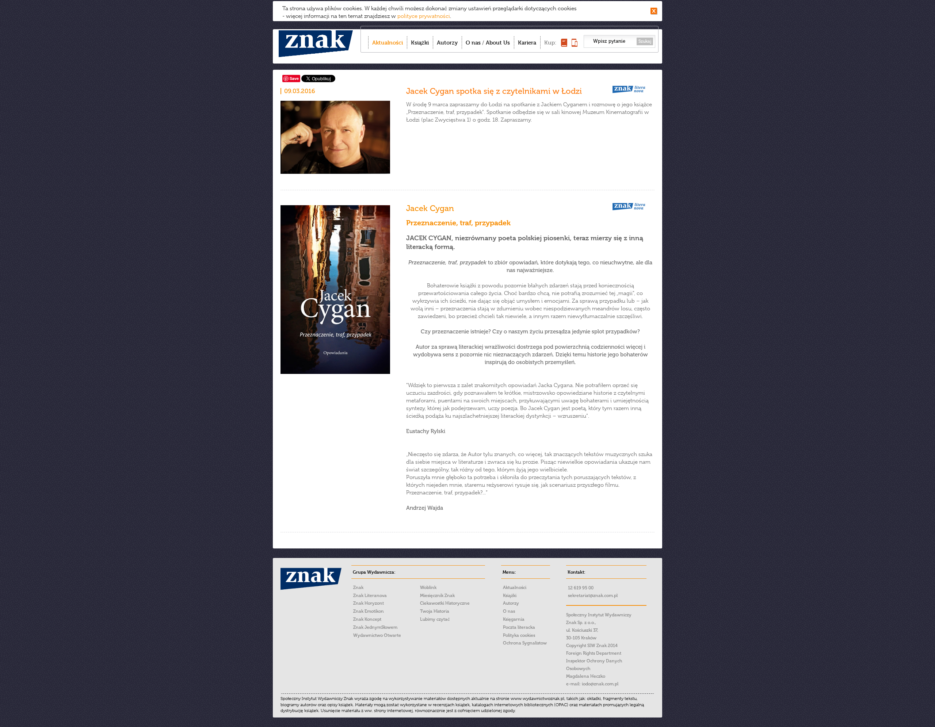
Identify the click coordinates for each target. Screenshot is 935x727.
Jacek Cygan (430, 208)
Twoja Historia (434, 611)
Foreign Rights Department (593, 653)
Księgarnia (513, 619)
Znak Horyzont (368, 603)
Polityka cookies (519, 635)
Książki (420, 42)
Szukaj (644, 41)
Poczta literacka (519, 627)
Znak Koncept (367, 619)
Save (294, 78)
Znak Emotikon (368, 611)
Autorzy (447, 42)
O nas (473, 42)
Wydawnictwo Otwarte (377, 635)
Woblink (428, 587)
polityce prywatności (423, 16)
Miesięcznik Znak (437, 595)
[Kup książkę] (564, 44)
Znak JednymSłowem (375, 627)
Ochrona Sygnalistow (525, 643)
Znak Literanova (370, 595)
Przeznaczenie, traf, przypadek (458, 223)
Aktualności (387, 42)
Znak (358, 587)
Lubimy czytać (435, 619)
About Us (498, 42)
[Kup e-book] (574, 44)
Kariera (527, 42)
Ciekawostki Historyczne (445, 603)
